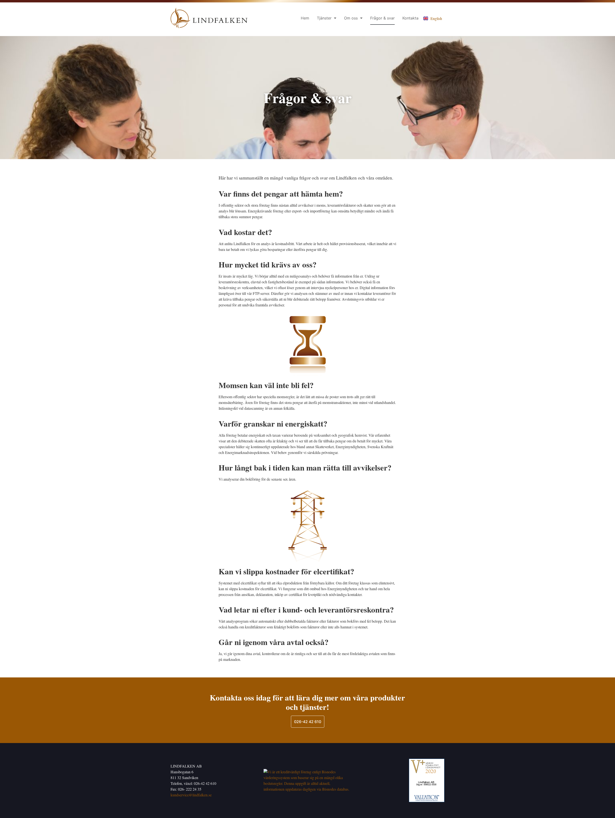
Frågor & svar (382, 18)
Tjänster (324, 18)
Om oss (351, 18)
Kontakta (410, 18)
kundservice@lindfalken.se (191, 794)
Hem (305, 18)
